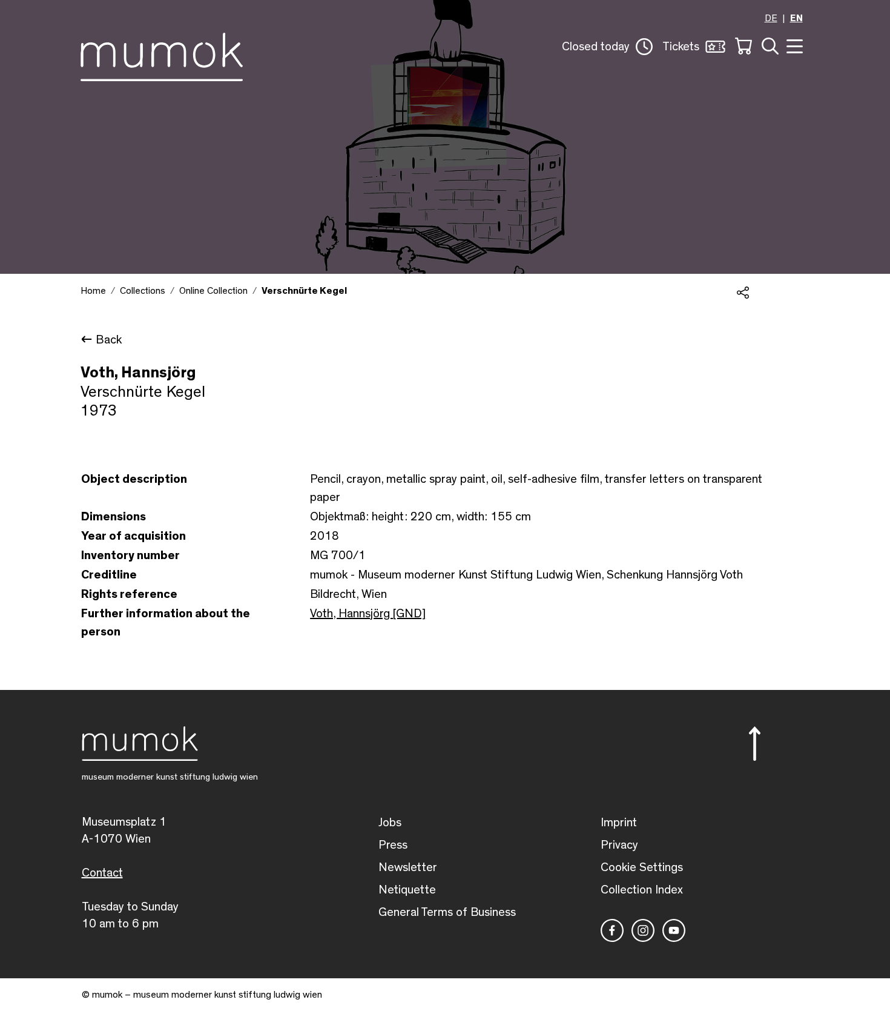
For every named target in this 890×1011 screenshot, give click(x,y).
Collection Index (642, 890)
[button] (607, 47)
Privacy (619, 845)
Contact (102, 873)
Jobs (389, 823)
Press (392, 845)
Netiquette (407, 890)
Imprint (619, 823)
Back (109, 340)
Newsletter (407, 867)
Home (93, 291)
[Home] (162, 54)
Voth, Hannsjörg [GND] (368, 614)
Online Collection (213, 291)
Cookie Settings (642, 867)
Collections (142, 291)
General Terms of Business (447, 912)
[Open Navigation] (793, 45)
